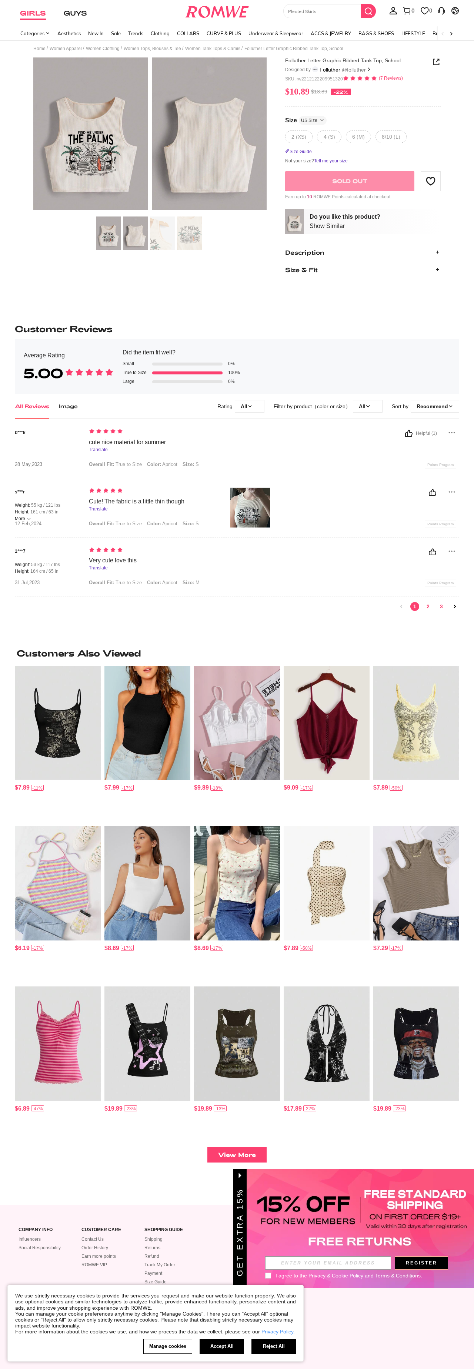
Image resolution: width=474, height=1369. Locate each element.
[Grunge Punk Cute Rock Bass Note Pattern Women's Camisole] (147, 1043)
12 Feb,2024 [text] (28, 523)
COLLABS (188, 33)
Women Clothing (103, 48)
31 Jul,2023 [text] (27, 582)
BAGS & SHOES (376, 33)
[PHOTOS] (150, 135)
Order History (94, 1247)
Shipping (153, 1239)
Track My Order (159, 1264)
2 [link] (428, 606)
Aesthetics (69, 33)
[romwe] (217, 10)
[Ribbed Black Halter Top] (147, 723)
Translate (98, 449)
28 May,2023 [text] (28, 464)
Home (39, 48)
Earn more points (98, 1256)
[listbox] (393, 10)
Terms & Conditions (398, 1276)
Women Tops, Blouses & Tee (152, 48)
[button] (431, 181)
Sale (116, 33)
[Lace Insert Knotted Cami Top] (327, 723)
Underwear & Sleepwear (275, 33)
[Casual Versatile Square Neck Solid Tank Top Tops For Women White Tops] (147, 883)
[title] (237, 653)
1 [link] (414, 606)
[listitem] (58, 743)
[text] (152, 432)
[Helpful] (408, 433)
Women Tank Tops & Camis (212, 48)
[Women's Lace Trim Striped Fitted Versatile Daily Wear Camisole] (58, 1043)
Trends (135, 33)
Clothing (160, 33)
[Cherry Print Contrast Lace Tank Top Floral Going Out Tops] (237, 883)
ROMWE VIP (94, 1264)
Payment (153, 1273)
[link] (401, 606)
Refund (151, 1256)
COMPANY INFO (36, 1229)
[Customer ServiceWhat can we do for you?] (441, 10)
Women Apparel (66, 48)
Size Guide (155, 1281)
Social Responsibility (40, 1247)
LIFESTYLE (413, 33)
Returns (152, 1247)
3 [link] (441, 606)
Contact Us (92, 1239)
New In (96, 33)
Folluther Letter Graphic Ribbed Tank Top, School (343, 60)
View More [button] (237, 1154)
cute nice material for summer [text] (127, 442)
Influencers (30, 1239)
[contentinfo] (22, 787)
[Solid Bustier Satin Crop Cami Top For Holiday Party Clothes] (237, 723)
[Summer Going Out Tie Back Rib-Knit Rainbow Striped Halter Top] (58, 883)
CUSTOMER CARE (101, 1229)
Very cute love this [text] (113, 560)
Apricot (162, 464)
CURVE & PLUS (224, 33)
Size (301, 120)
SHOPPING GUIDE (163, 1229)
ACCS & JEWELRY (331, 33)
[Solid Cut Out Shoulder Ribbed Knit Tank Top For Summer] (416, 883)
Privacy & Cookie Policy (335, 1276)
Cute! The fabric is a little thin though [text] (136, 501)
